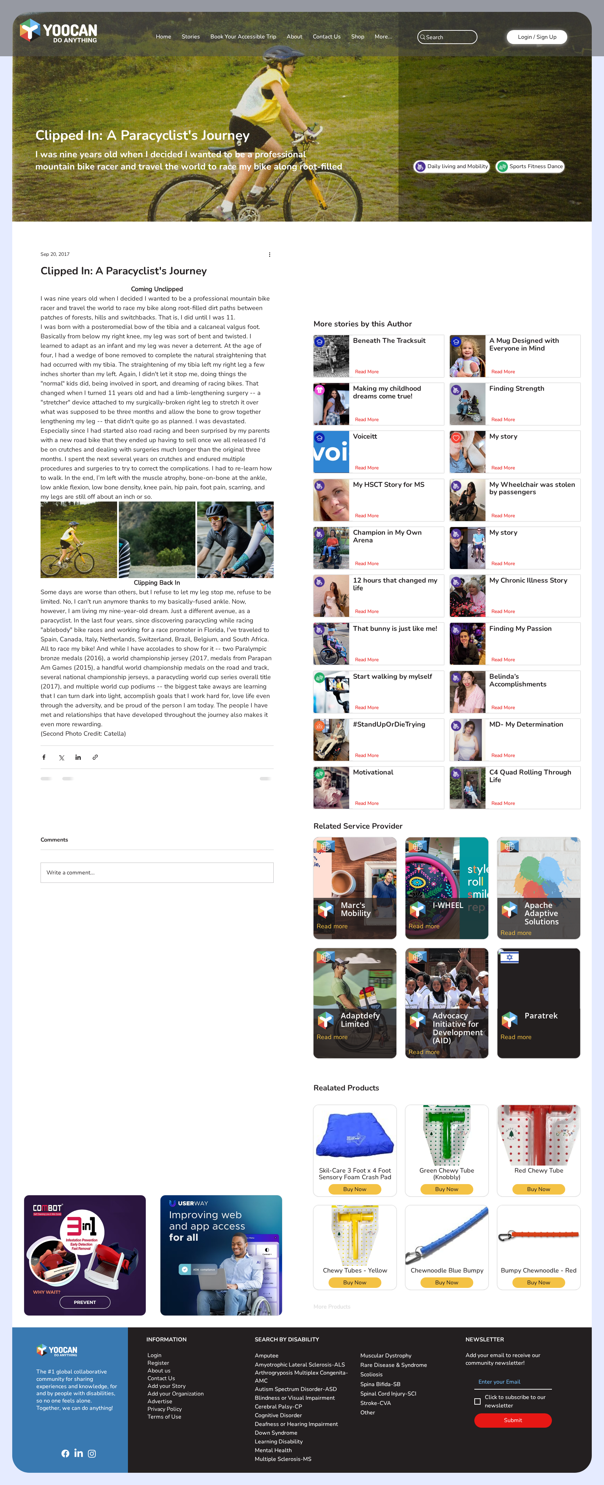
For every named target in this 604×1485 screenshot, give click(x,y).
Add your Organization (176, 1394)
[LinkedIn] (78, 1453)
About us (159, 1371)
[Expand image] (79, 540)
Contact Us (161, 1378)
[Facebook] (65, 1453)
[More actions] (269, 254)
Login (154, 1355)
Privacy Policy (165, 1409)
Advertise (160, 1401)
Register (158, 1363)
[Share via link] (95, 757)
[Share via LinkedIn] (78, 757)
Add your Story (167, 1386)
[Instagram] (92, 1453)
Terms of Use (165, 1417)
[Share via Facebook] (44, 757)
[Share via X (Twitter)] (61, 757)
